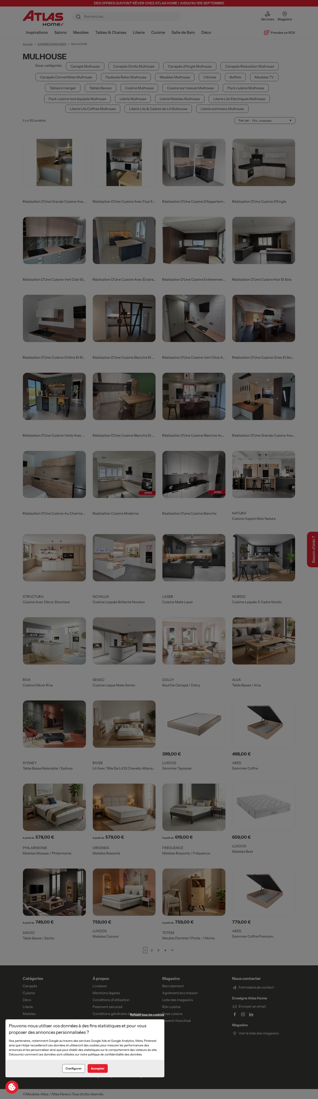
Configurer (74, 1068)
